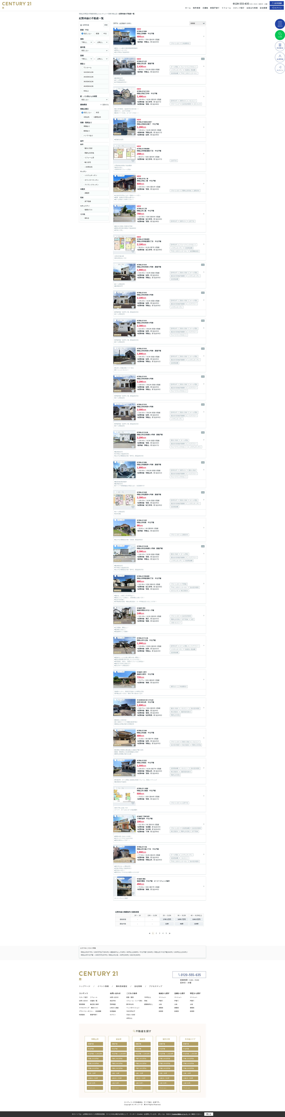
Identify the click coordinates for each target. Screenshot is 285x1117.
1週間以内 (97, 117)
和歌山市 (141, 31)
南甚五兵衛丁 (148, 122)
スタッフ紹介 (238, 7)
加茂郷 (148, 827)
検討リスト (94, 1008)
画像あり (87, 126)
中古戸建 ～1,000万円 (95, 1054)
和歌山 (146, 42)
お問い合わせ (83, 1001)
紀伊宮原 (149, 715)
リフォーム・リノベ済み (134, 1001)
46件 (181, 924)
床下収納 (88, 201)
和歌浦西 (146, 239)
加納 (145, 730)
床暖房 (87, 193)
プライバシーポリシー (86, 1011)
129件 (196, 924)
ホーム (188, 7)
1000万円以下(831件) (101, 952)
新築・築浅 (130, 997)
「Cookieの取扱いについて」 (180, 1114)
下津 (147, 831)
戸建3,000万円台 (93, 1068)
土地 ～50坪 (92, 1073)
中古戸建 (91, 1049)
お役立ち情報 (252, 7)
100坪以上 (147, 997)
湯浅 (147, 713)
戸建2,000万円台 (93, 1063)
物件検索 (196, 7)
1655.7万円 (182, 919)
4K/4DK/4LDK (88, 86)
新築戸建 (91, 1044)
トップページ (84, 986)
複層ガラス (88, 210)
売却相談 (113, 1004)
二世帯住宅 (88, 167)
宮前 (147, 104)
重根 (144, 879)
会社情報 (138, 986)
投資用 (161, 1011)
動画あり (87, 131)
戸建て (161, 1001)
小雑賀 (146, 788)
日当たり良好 (130, 1015)
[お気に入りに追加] (132, 43)
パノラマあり (88, 135)
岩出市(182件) (135, 955)
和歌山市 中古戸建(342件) (163, 952)
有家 (145, 520)
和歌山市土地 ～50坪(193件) (119, 955)
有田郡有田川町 (143, 700)
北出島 (146, 432)
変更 (106, 25)
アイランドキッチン (92, 185)
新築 (97, 33)
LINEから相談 (114, 1008)
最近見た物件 (94, 1004)
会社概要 (263, 7)
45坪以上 (129, 1018)
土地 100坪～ (92, 1083)
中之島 (146, 638)
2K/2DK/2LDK (88, 77)
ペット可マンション (132, 1008)
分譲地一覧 (93, 1001)
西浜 (145, 760)
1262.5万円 (196, 919)
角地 (145, 1001)
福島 (145, 462)
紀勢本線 (141, 102)
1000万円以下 (130, 1011)
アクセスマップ (155, 986)
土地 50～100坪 (93, 1078)
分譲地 (205, 7)
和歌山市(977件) (86, 952)
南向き (87, 218)
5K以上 (86, 91)
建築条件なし (148, 1004)
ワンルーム (88, 67)
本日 (97, 112)
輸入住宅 (88, 162)
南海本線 (141, 132)
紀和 (147, 135)
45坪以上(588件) (132, 952)
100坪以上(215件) (180, 952)
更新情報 (82, 1004)
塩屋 (145, 492)
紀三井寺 (146, 91)
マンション (162, 997)
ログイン (278, 7)
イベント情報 (103, 986)
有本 (145, 264)
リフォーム (226, 7)
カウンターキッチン (92, 180)
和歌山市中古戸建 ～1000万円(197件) (94, 955)
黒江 (147, 619)
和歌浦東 (146, 576)
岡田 (144, 608)
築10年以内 (130, 1004)
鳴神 (145, 31)
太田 (145, 61)
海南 (147, 621)
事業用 (161, 1008)
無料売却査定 (121, 986)
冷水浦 (148, 829)
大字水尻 (150, 700)
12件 (167, 924)
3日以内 (86, 117)
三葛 (145, 208)
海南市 (140, 608)
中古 (105, 33)
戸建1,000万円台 (93, 1058)
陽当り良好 (88, 148)
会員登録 (278, 3)
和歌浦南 (146, 148)
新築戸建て (215, 7)
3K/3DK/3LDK (88, 81)
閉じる (208, 1114)
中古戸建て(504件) (146, 952)
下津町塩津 (146, 816)
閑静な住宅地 (89, 153)
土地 (160, 1004)
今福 (145, 847)
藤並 (147, 710)
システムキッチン (91, 175)
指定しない (88, 33)
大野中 (145, 672)
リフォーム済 (89, 157)
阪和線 (140, 42)
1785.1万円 (167, 919)
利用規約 (82, 1015)
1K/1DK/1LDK (88, 72)
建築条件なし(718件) (117, 952)
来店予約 (113, 1001)
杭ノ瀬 (146, 178)
